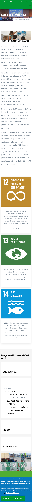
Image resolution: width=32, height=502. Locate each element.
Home (16, 19)
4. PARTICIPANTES (10, 446)
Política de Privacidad (12, 493)
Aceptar (6, 498)
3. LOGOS (6, 430)
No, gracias (18, 498)
